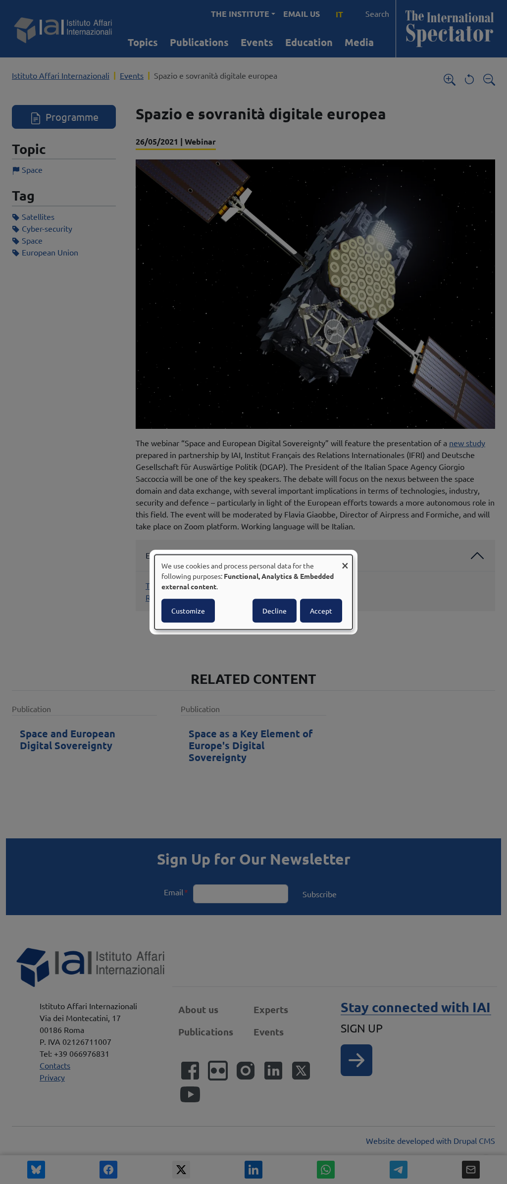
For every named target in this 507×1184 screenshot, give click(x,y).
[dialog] (253, 592)
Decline (274, 610)
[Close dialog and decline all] (345, 561)
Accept (321, 610)
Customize (188, 610)
